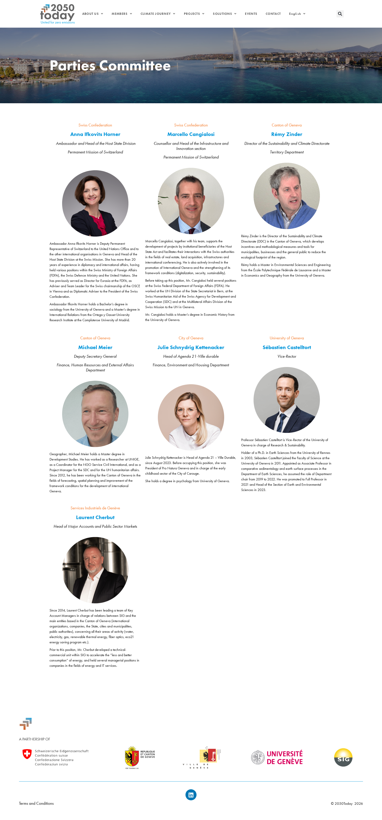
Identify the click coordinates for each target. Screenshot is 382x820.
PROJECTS (192, 14)
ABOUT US (90, 14)
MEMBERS (120, 14)
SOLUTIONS (222, 14)
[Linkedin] (191, 794)
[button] (340, 13)
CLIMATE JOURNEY (156, 14)
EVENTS (251, 14)
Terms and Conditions (36, 803)
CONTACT (273, 14)
